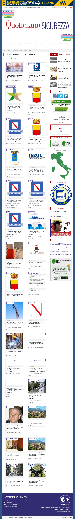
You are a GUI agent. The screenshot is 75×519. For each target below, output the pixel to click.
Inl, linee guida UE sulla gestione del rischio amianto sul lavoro (64, 61)
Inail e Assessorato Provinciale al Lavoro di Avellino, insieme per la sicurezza (37, 454)
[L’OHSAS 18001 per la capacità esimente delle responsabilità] (36, 280)
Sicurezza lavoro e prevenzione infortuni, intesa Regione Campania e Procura (37, 76)
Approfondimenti (63, 44)
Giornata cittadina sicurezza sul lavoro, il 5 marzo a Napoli (15, 294)
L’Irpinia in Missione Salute (36, 421)
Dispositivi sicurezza (12, 438)
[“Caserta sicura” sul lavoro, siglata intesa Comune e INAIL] (36, 251)
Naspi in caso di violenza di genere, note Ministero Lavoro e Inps (64, 70)
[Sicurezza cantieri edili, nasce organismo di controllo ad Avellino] (14, 310)
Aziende (31, 118)
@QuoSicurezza (64, 119)
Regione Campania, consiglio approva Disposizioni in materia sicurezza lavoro (14, 202)
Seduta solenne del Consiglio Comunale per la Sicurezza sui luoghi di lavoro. (37, 343)
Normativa (52, 44)
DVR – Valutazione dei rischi (56, 216)
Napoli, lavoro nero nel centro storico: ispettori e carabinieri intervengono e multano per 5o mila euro (15, 480)
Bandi (8, 211)
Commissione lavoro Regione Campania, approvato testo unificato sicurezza (36, 202)
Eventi (19, 44)
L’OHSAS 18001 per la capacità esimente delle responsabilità (37, 291)
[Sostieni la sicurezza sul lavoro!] (61, 236)
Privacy (15, 517)
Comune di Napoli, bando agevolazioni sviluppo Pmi (36, 140)
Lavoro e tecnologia (40, 44)
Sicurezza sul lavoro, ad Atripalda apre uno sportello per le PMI (36, 397)
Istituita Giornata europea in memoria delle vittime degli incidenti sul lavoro (64, 85)
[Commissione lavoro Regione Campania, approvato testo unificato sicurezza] (36, 188)
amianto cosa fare (54, 244)
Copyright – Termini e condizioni (25, 517)
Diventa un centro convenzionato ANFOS (59, 214)
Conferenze (10, 273)
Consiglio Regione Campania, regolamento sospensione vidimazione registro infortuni (15, 140)
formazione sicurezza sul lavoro (59, 246)
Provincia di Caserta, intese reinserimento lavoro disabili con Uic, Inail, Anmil (15, 171)
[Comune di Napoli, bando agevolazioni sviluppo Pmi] (36, 127)
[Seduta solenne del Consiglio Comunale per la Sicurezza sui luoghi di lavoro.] (36, 337)
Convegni (9, 333)
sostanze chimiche (53, 254)
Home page (5, 517)
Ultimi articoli (54, 54)
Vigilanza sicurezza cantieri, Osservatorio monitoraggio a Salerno (14, 263)
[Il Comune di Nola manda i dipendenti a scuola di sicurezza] (14, 364)
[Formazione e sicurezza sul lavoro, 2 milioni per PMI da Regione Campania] (14, 220)
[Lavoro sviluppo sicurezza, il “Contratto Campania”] (36, 310)
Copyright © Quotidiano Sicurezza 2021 (12, 508)
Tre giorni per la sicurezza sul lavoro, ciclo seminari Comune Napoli (37, 109)
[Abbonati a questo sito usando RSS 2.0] (71, 7)
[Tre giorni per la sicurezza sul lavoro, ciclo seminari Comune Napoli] (36, 95)
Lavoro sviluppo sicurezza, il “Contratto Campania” (36, 323)
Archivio (68, 54)
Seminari (31, 86)
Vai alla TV (61, 122)
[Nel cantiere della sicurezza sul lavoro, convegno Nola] (14, 341)
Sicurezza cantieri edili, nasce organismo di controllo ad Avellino (15, 324)
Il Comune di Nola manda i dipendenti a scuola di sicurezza (14, 370)
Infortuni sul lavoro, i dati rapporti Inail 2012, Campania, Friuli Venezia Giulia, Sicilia (37, 171)
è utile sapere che (11, 86)
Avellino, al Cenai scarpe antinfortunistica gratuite (14, 454)
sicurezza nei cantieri (59, 253)
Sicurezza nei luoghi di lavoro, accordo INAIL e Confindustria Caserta (37, 233)
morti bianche (59, 247)
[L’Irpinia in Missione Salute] (36, 412)
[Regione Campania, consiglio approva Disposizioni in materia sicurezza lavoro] (14, 188)
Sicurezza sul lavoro (9, 44)
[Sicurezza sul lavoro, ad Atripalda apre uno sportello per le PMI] (36, 386)
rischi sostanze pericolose (58, 251)
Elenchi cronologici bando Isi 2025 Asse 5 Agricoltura (64, 77)
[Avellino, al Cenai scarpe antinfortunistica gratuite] (14, 444)
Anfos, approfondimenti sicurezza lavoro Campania (15, 59)
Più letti (61, 54)
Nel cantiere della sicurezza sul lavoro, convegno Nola (15, 352)
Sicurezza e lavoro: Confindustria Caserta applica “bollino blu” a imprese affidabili (14, 390)
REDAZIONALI (6, 47)
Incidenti (31, 149)
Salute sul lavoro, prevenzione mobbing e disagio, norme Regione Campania (15, 76)
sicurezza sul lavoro (67, 253)
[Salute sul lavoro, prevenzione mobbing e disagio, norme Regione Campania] (14, 67)
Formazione (27, 44)
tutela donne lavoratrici (62, 254)
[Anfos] (61, 280)
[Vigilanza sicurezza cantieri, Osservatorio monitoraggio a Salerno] (14, 250)
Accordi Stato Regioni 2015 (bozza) (58, 211)
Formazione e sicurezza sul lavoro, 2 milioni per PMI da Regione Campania (14, 233)
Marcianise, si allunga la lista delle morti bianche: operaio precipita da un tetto (36, 481)
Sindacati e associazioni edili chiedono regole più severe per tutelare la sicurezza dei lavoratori (15, 428)
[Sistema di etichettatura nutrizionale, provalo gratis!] (8, 17)
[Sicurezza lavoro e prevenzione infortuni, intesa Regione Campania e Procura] (36, 67)
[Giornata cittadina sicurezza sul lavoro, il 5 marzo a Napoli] (14, 282)
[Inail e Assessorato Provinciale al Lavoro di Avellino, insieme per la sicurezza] (36, 444)
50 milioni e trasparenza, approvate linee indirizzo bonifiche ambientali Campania (13, 108)
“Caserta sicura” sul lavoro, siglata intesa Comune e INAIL (37, 263)
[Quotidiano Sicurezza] (37, 26)
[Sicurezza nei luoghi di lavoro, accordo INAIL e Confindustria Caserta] (36, 220)
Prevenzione (32, 63)
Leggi (8, 63)
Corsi (14, 360)
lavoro (54, 248)
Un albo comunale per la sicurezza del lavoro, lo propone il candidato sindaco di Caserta (37, 370)
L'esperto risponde (33, 273)
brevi (60, 243)
